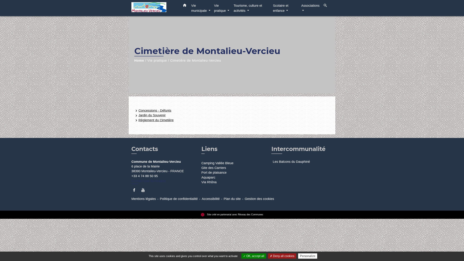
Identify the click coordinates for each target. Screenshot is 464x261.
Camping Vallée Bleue (217, 163)
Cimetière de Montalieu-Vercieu (195, 60)
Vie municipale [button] (199, 8)
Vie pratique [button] (220, 8)
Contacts (144, 149)
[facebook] (135, 190)
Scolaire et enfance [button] (280, 8)
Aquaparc (208, 177)
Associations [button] (310, 5)
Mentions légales (143, 199)
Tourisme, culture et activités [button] (248, 8)
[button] (185, 6)
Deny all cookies (283, 256)
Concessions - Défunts (152, 111)
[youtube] (144, 190)
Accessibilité (211, 199)
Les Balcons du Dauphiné (291, 161)
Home (139, 60)
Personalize (307, 256)
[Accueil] (154, 8)
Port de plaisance (214, 172)
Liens (209, 148)
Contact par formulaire (148, 181)
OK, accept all (255, 256)
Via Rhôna (209, 182)
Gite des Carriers (213, 168)
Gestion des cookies (259, 199)
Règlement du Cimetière (154, 120)
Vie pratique (157, 60)
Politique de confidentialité (179, 199)
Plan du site (232, 199)
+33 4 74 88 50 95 (144, 176)
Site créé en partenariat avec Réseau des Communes (234, 214)
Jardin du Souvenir (150, 115)
